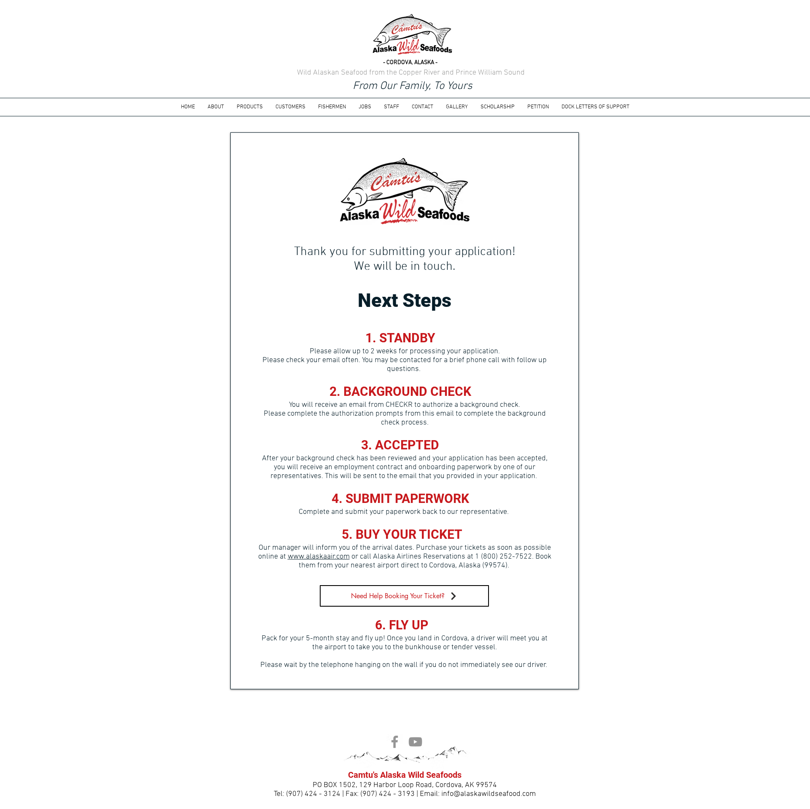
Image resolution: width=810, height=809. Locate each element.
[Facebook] (394, 742)
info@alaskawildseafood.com (488, 794)
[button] (365, 107)
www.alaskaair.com (319, 556)
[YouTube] (415, 742)
